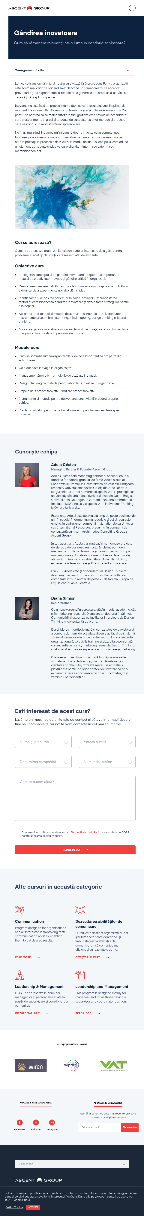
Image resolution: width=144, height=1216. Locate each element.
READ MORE (23, 957)
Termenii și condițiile (84, 832)
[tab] (72, 70)
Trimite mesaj (71, 850)
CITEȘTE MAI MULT (87, 957)
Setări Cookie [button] (14, 1207)
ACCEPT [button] (33, 1207)
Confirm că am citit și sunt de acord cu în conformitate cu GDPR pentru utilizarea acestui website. (75, 834)
